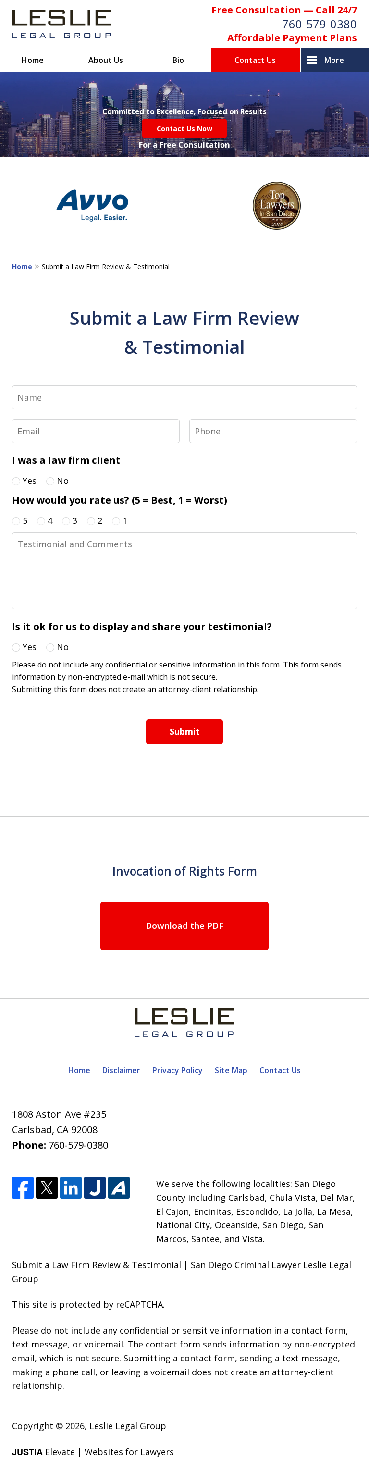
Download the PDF (184, 925)
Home (33, 60)
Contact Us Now (184, 128)
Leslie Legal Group (127, 1426)
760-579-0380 (319, 24)
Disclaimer (121, 1070)
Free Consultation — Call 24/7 (284, 9)
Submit (185, 731)
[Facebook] (23, 1188)
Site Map (231, 1070)
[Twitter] (47, 1188)
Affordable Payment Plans (292, 37)
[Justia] (95, 1188)
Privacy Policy (177, 1070)
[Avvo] (119, 1188)
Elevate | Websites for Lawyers (93, 1452)
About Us (105, 60)
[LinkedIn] (71, 1188)
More (334, 60)
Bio (178, 60)
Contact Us (255, 60)
